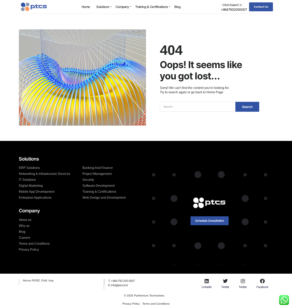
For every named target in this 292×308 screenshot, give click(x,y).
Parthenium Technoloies (149, 295)
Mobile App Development (36, 191)
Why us (24, 225)
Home (86, 7)
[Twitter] (225, 281)
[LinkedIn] (206, 281)
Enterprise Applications (35, 197)
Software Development (98, 185)
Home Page (214, 92)
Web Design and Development (104, 197)
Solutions (102, 7)
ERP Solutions (29, 167)
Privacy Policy (29, 249)
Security (88, 179)
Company (122, 7)
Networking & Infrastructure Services (44, 173)
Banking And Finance (97, 167)
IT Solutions (27, 179)
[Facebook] (262, 281)
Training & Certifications (151, 7)
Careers (24, 237)
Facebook (262, 287)
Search (247, 107)
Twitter (225, 287)
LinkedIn (207, 287)
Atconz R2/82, (32, 280)
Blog (177, 7)
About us (25, 219)
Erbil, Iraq (47, 280)
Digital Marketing (31, 185)
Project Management (97, 173)
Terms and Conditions (34, 243)
